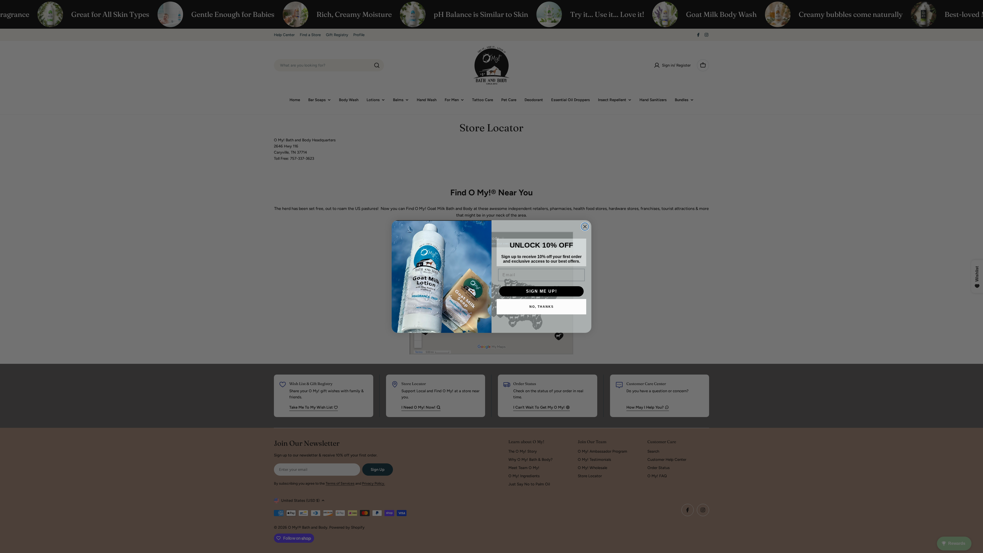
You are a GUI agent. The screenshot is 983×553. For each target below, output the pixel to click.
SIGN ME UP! (541, 291)
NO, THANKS (541, 307)
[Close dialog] (585, 226)
